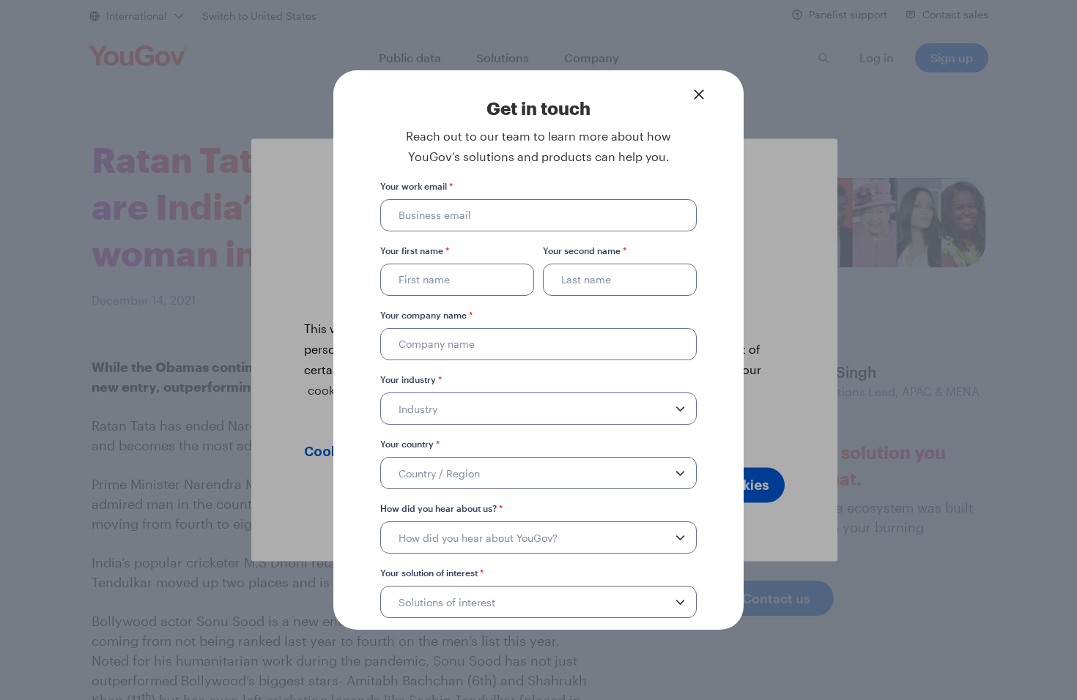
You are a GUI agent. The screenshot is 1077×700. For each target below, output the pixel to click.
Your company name (426, 315)
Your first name (414, 250)
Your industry (411, 379)
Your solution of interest (432, 572)
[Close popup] (699, 94)
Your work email (416, 186)
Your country (410, 444)
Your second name (584, 250)
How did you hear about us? (441, 508)
